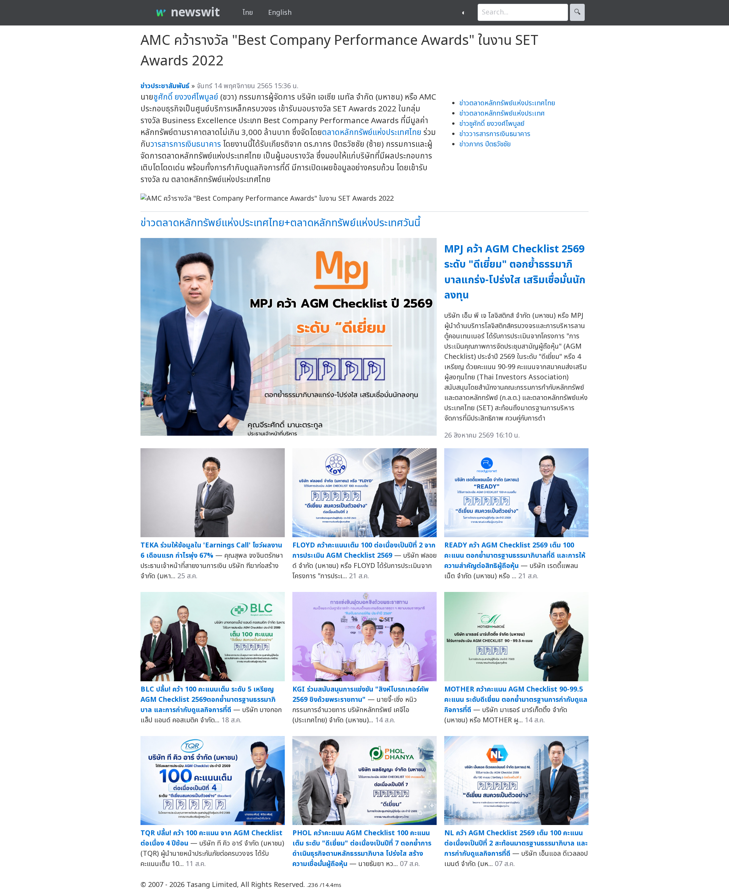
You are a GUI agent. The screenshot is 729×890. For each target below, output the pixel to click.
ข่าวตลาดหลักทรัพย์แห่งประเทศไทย (507, 103)
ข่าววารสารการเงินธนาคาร (494, 134)
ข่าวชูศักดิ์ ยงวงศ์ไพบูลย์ (491, 124)
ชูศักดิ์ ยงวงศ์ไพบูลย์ (185, 97)
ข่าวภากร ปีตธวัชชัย (485, 144)
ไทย (248, 13)
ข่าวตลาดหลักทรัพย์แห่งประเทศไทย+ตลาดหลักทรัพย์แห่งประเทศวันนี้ (280, 223)
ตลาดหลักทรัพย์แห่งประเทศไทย (371, 132)
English (280, 13)
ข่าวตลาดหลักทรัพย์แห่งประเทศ (502, 113)
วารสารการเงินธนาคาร (185, 144)
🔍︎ (577, 12)
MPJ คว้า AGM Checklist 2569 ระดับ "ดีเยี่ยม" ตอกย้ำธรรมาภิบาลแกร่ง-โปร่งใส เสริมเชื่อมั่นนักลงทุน (514, 272)
